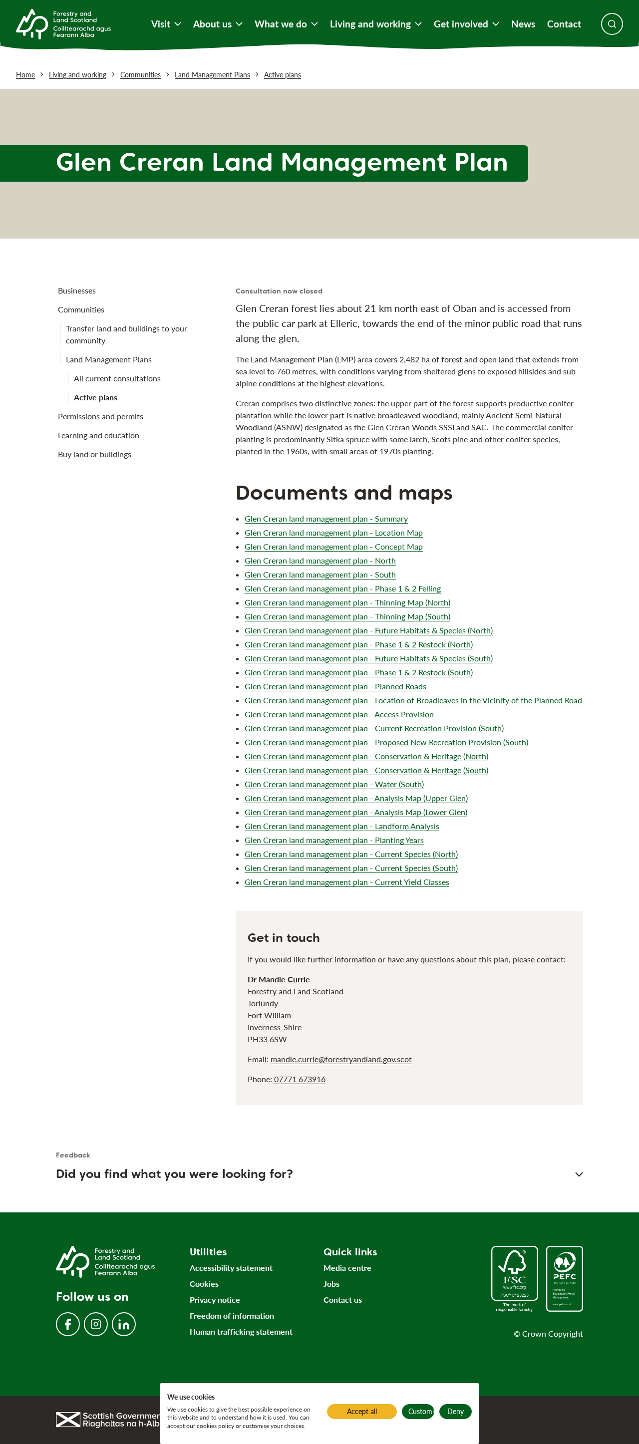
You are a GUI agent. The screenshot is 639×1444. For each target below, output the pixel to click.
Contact (564, 23)
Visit (160, 23)
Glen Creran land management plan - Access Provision (339, 714)
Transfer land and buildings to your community (126, 334)
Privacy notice (215, 1299)
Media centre (347, 1267)
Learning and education (98, 435)
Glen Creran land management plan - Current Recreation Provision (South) (374, 728)
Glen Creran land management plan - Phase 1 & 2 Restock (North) (359, 644)
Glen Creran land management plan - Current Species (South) (351, 867)
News (523, 23)
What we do (281, 23)
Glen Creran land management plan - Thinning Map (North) (347, 602)
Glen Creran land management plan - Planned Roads (335, 686)
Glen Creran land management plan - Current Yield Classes (347, 881)
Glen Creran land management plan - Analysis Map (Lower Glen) (356, 812)
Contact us (342, 1299)
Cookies (204, 1283)
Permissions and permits (100, 416)
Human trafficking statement (241, 1331)
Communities (140, 74)
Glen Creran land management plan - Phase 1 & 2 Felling (343, 588)
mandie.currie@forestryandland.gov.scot (341, 1059)
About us (212, 23)
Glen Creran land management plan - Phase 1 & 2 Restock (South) (359, 672)
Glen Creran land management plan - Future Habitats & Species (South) (369, 658)
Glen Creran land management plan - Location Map (334, 532)
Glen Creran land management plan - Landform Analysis (342, 826)
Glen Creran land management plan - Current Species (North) (351, 854)
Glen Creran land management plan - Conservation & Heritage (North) (366, 756)
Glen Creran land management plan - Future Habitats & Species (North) (369, 630)
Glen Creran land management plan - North (320, 560)
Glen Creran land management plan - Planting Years (334, 840)
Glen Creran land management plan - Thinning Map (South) (347, 616)
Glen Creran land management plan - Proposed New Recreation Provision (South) (386, 742)
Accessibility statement (231, 1267)
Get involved (461, 23)
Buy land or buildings (94, 454)
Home (25, 74)
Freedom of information (232, 1315)
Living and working (370, 23)
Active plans (282, 74)
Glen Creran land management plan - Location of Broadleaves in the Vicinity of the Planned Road (413, 700)
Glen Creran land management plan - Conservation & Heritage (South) (366, 770)
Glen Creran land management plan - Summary (326, 518)
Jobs (331, 1283)
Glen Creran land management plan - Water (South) (334, 784)
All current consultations (117, 378)
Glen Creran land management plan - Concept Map (334, 546)
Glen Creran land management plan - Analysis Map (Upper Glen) (356, 798)
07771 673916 (299, 1079)
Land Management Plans (212, 74)
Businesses (77, 290)
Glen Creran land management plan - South (320, 574)
